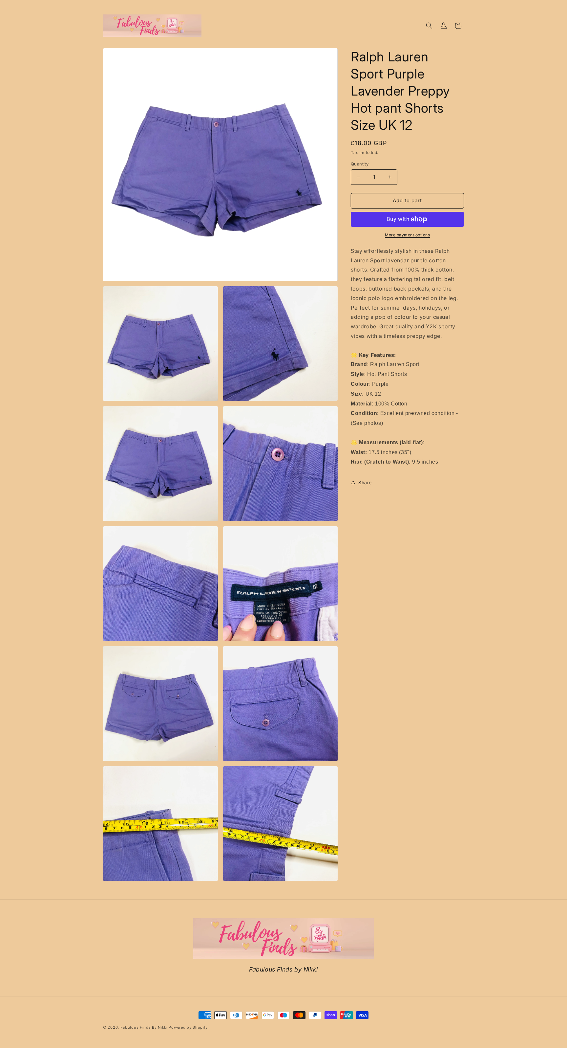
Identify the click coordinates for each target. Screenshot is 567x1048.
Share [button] (365, 482)
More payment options (407, 234)
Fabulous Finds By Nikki (144, 1027)
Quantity (359, 163)
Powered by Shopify (188, 1027)
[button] (429, 25)
